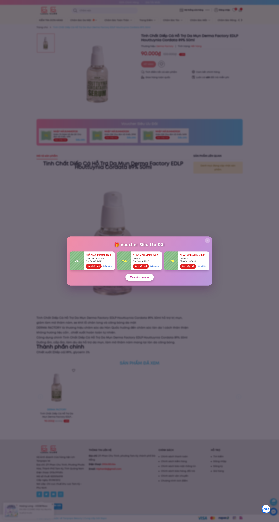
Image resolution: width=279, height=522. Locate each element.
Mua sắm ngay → (139, 277)
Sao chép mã (94, 266)
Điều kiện (107, 266)
